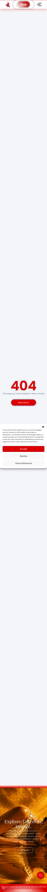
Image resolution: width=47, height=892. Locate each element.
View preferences (23, 463)
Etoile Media (23, 850)
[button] (43, 427)
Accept (23, 449)
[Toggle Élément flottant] (40, 875)
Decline (23, 456)
